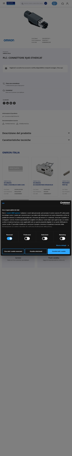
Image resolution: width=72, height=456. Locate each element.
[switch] (27, 238)
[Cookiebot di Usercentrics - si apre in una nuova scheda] (61, 203)
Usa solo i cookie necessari (13, 251)
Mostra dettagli (61, 245)
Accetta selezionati (36, 251)
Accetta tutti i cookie (59, 251)
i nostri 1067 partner (13, 213)
